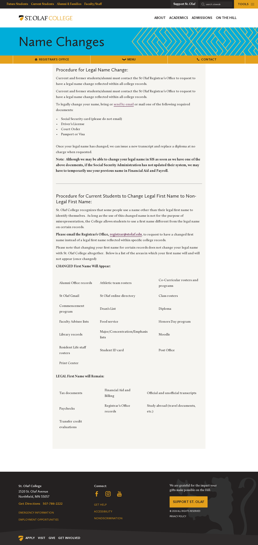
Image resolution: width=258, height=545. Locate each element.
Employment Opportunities (39, 519)
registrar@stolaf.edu (126, 234)
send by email (124, 104)
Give (52, 538)
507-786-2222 (53, 503)
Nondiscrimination (108, 518)
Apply (30, 538)
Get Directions (29, 503)
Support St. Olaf (188, 502)
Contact (208, 59)
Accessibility (103, 511)
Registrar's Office (54, 59)
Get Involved (69, 538)
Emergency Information (36, 512)
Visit (42, 538)
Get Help (100, 504)
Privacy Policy (178, 516)
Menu (131, 59)
